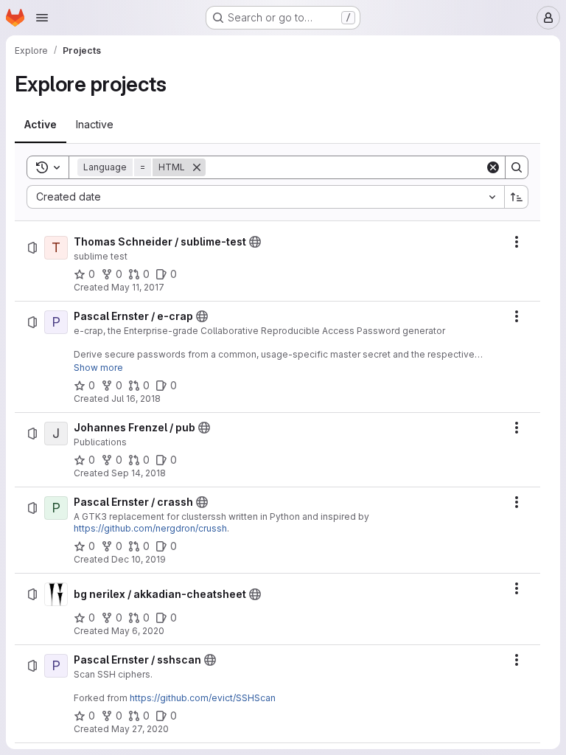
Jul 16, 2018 (136, 398)
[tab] (40, 124)
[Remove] (197, 167)
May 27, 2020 (140, 728)
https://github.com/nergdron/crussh (150, 528)
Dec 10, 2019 (138, 559)
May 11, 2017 (137, 287)
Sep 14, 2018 (138, 473)
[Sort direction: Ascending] (516, 197)
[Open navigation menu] (42, 17)
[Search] (516, 167)
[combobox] (265, 197)
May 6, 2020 (137, 630)
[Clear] (493, 167)
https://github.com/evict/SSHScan (203, 697)
